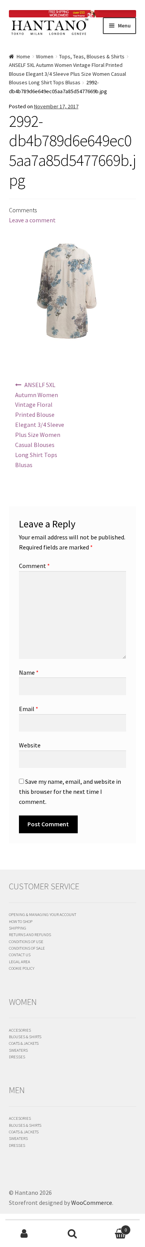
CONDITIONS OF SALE (27, 948)
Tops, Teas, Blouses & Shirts (92, 56)
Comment (34, 566)
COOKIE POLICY (21, 968)
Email (28, 709)
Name (29, 672)
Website (30, 745)
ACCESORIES (20, 1030)
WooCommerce (91, 1202)
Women (44, 56)
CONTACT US (20, 954)
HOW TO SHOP (20, 921)
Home (23, 56)
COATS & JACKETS (24, 1043)
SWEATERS (18, 1050)
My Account (24, 1234)
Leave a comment (32, 220)
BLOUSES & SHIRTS (25, 1036)
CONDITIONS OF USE (26, 941)
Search (72, 1234)
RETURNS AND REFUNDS (30, 934)
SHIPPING (17, 928)
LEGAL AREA (19, 961)
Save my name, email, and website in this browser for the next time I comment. (70, 791)
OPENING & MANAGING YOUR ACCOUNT (42, 914)
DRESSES (17, 1056)
